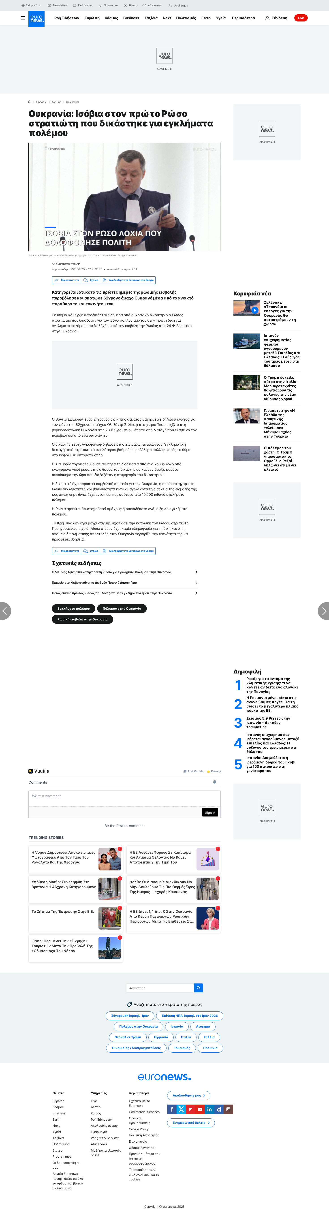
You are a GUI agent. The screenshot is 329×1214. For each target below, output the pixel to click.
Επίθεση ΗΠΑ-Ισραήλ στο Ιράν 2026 (190, 1015)
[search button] (170, 5)
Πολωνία (210, 1048)
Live (301, 18)
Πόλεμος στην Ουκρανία (122, 608)
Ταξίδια (151, 18)
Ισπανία (177, 1026)
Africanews (99, 1144)
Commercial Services (144, 1112)
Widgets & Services (105, 1138)
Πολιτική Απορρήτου (144, 1135)
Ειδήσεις (41, 102)
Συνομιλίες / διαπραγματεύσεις (136, 1048)
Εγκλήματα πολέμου (74, 608)
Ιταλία (186, 1037)
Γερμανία (161, 1037)
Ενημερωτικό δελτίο (189, 1122)
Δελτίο (95, 1107)
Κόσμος (111, 18)
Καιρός (96, 1113)
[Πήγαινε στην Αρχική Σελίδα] (36, 19)
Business (131, 18)
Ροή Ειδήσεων (66, 18)
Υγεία (221, 18)
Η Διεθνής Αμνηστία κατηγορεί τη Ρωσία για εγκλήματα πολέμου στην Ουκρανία (111, 572)
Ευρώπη (92, 18)
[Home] (29, 101)
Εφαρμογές (99, 1132)
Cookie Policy (139, 1129)
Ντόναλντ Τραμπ (128, 1037)
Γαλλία (209, 1037)
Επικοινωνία (138, 1141)
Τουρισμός (182, 1048)
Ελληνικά (32, 5)
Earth (205, 18)
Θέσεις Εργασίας (141, 1147)
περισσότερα (139, 1093)
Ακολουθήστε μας (104, 1125)
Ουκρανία (72, 102)
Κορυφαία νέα (252, 293)
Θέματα (58, 1093)
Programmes (62, 1156)
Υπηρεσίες (99, 1093)
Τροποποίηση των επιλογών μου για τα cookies (144, 1174)
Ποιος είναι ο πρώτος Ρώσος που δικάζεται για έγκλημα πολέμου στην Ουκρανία (112, 593)
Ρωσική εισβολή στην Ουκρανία (83, 619)
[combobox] (193, 5)
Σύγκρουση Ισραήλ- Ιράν (130, 1015)
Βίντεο (57, 1150)
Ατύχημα (203, 1026)
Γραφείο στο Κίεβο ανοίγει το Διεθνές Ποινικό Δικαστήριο (94, 582)
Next (167, 18)
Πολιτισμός (186, 18)
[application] (124, 197)
